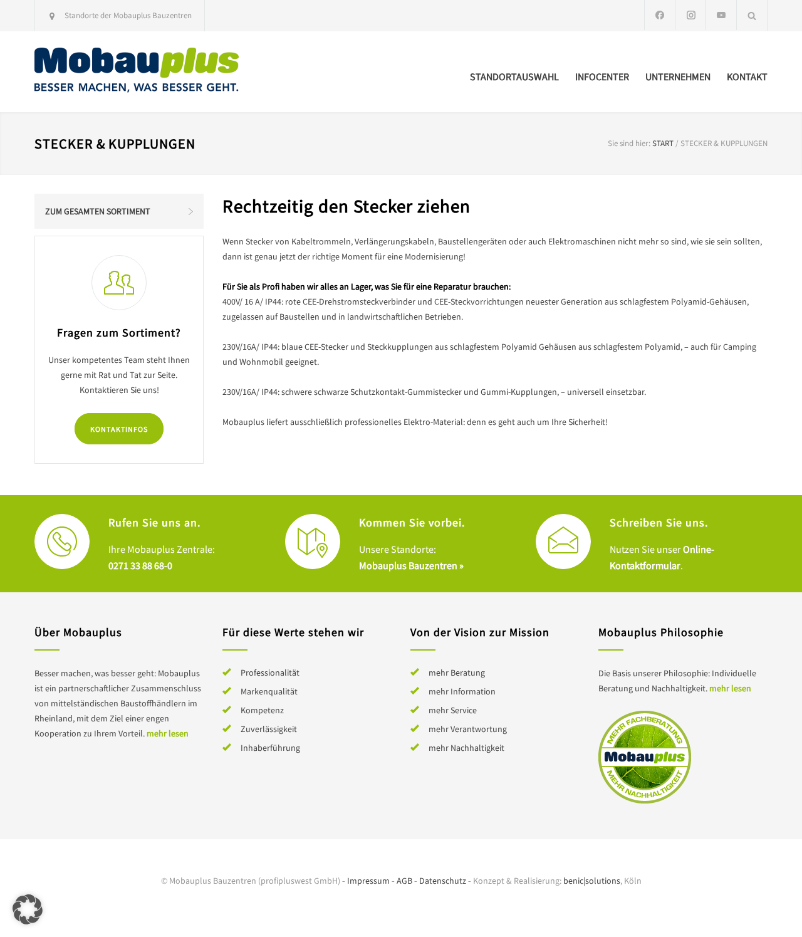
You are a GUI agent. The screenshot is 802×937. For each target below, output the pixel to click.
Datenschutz (442, 880)
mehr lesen (168, 733)
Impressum (368, 880)
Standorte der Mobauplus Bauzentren (128, 15)
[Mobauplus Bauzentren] (150, 72)
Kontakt (747, 76)
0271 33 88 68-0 (140, 565)
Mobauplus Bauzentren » (411, 565)
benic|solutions (591, 880)
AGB (404, 880)
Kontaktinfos (119, 429)
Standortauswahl (514, 76)
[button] (27, 909)
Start (663, 143)
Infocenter (602, 76)
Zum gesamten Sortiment (97, 211)
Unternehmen (678, 76)
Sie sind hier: (629, 143)
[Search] (752, 15)
